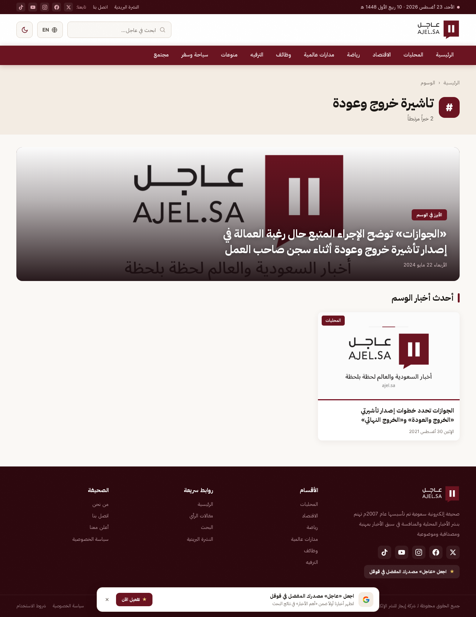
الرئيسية (445, 54)
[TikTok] (20, 7)
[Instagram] (44, 7)
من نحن (100, 504)
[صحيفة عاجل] (438, 29)
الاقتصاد (382, 54)
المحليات (413, 54)
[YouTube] (32, 7)
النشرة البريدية (127, 7)
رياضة (353, 54)
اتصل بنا (100, 7)
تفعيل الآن (134, 599)
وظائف (283, 54)
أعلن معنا (99, 527)
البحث (207, 527)
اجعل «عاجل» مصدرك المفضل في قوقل (411, 571)
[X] (68, 7)
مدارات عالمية (319, 54)
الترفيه (256, 54)
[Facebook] (56, 7)
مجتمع (161, 54)
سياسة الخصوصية (91, 539)
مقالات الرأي (201, 516)
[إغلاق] (107, 599)
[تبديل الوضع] (24, 30)
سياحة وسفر (194, 54)
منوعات (229, 54)
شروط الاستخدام (31, 605)
